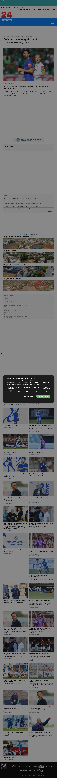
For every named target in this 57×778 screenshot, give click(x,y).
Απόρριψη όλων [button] (28, 396)
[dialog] (28, 389)
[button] (14, 400)
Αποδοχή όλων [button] (43, 396)
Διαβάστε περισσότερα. (34, 384)
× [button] (51, 376)
